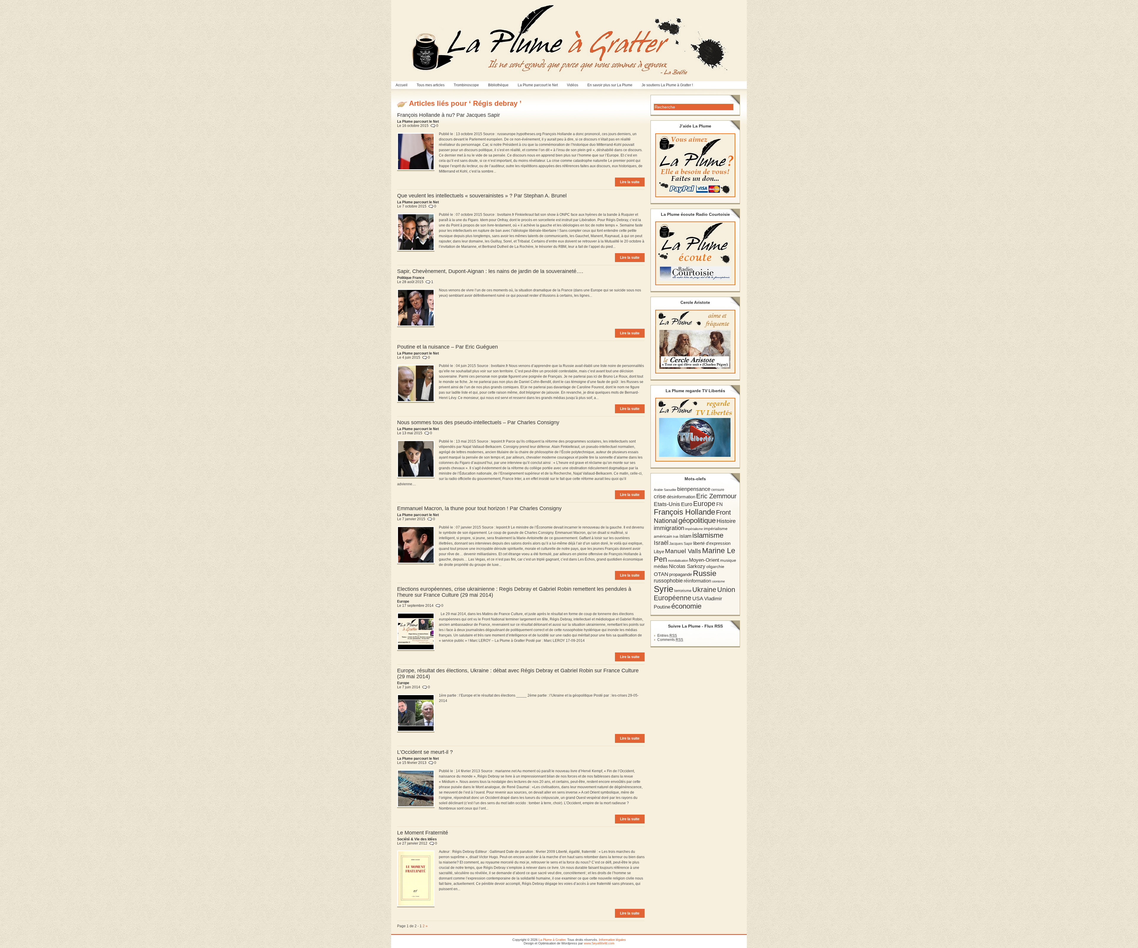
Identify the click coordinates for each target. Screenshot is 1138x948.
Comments (670, 640)
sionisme (718, 581)
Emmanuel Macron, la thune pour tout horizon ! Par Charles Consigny (479, 508)
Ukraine (704, 589)
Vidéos (572, 85)
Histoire (726, 521)
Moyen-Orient (704, 560)
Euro (686, 504)
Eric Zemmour (716, 496)
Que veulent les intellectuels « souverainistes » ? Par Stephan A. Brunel (482, 196)
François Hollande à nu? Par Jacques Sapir (448, 115)
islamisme (707, 535)
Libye (659, 551)
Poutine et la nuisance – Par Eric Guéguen (447, 347)
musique (728, 560)
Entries (667, 635)
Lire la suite (630, 182)
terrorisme (682, 590)
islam (685, 536)
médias (661, 566)
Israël (661, 543)
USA (697, 598)
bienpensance (693, 489)
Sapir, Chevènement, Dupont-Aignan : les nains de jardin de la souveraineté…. (490, 271)
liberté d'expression (712, 543)
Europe (704, 503)
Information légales (612, 939)
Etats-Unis (667, 504)
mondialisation (678, 560)
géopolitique (697, 520)
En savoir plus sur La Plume (609, 85)
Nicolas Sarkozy (687, 566)
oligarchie (715, 566)
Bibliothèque (498, 85)
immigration (669, 528)
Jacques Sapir (680, 544)
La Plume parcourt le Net (538, 85)
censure (717, 489)
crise (660, 496)
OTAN (661, 574)
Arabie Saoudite (665, 489)
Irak (676, 536)
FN (719, 504)
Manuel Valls (683, 551)
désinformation (681, 496)
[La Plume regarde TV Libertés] (695, 430)
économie (686, 606)
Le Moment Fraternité (422, 833)
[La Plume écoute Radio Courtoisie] (695, 253)
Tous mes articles (431, 85)
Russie (704, 573)
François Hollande (684, 512)
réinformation (697, 580)
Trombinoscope (466, 85)
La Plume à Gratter (551, 939)
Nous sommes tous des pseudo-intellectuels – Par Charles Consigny (478, 422)
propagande (680, 574)
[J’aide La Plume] (695, 165)
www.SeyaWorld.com (599, 943)
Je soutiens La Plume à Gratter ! (667, 85)
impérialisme (694, 529)
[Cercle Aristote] (695, 342)
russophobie (668, 581)
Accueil (401, 85)
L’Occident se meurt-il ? (425, 752)
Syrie (663, 589)
